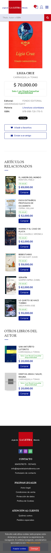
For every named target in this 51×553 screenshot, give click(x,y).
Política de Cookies (25, 501)
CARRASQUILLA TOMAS (25, 77)
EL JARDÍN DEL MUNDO (30, 177)
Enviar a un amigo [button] (22, 135)
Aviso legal (26, 487)
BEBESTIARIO (25, 254)
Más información (33, 543)
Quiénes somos (25, 515)
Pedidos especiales (25, 520)
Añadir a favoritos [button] (23, 127)
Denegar (34, 548)
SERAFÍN (23, 277)
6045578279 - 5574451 (25, 464)
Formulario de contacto (25, 473)
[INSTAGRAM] (25, 451)
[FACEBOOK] (21, 451)
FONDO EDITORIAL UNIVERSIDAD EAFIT (23, 102)
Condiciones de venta (25, 492)
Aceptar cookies (19, 548)
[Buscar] (47, 17)
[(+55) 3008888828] (30, 451)
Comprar (24, 192)
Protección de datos (26, 496)
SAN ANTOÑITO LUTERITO (26, 348)
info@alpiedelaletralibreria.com (25, 468)
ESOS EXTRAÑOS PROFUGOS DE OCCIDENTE (27, 203)
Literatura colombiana (33, 107)
